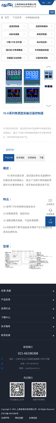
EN (49, 3)
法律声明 (5, 418)
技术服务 (5, 326)
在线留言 (50, 204)
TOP (50, 222)
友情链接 (33, 418)
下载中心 (5, 317)
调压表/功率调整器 (14, 50)
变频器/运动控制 (14, 58)
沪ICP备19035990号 (9, 414)
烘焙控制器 (42, 34)
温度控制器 (14, 26)
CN (43, 3)
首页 (7, 17)
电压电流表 (42, 42)
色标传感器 (14, 34)
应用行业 (5, 308)
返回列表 (10, 150)
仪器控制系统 (42, 58)
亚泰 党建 (6, 290)
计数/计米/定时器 (14, 42)
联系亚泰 (5, 335)
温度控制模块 (42, 26)
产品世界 (17, 17)
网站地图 (19, 418)
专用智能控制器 (42, 50)
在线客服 (50, 214)
